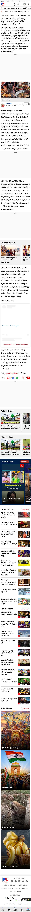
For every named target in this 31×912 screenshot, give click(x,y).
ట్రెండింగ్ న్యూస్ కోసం (12, 373)
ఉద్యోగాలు (17, 11)
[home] (2, 8)
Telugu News (4, 15)
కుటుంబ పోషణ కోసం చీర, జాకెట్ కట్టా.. (11, 500)
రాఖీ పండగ (5, 11)
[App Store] (21, 900)
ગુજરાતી (23, 1)
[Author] (3, 105)
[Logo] (2, 4)
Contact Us (6, 885)
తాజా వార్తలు (7, 8)
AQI (21, 4)
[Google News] (27, 881)
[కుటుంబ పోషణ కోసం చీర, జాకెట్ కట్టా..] (13, 484)
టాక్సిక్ (11, 11)
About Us (13, 885)
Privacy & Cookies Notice (21, 888)
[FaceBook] (12, 881)
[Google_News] (13, 378)
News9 (2, 1)
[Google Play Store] (10, 899)
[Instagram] (19, 881)
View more (24, 461)
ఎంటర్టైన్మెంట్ (14, 8)
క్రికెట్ (19, 8)
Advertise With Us (22, 885)
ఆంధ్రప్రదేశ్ (24, 8)
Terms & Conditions (15, 891)
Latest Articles (7, 509)
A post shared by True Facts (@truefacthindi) (15, 344)
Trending (11, 15)
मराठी (18, 1)
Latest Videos (7, 609)
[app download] (14, 4)
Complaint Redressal (7, 888)
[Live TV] (24, 4)
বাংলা (28, 1)
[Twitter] (16, 881)
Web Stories (6, 708)
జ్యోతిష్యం (23, 11)
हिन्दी (7, 1)
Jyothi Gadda (9, 103)
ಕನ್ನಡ (13, 1)
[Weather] (18, 4)
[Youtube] (8, 378)
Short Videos (7, 462)
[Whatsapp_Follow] (17, 378)
